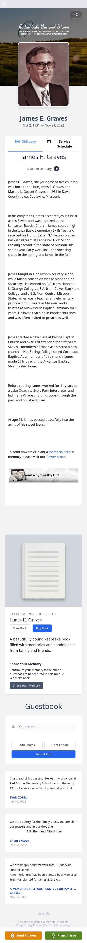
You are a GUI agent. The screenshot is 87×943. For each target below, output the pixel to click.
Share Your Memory (26, 685)
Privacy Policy (32, 925)
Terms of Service (54, 925)
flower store (55, 457)
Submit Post (43, 754)
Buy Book (42, 628)
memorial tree (60, 452)
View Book (20, 628)
